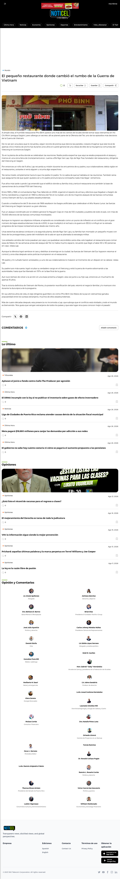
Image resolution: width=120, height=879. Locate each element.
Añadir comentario (108, 328)
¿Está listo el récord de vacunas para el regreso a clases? (31, 501)
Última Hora (9, 25)
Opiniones (50, 25)
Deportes (64, 25)
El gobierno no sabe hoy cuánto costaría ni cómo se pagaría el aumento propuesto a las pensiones (54, 448)
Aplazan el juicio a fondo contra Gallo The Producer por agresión (36, 381)
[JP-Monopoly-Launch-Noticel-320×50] (60, 6)
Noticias (23, 25)
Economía (36, 25)
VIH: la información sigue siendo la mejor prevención (30, 534)
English (45, 852)
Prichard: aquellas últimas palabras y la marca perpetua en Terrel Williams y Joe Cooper (49, 551)
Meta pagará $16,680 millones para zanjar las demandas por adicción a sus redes (45, 431)
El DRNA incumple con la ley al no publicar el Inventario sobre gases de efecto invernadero (50, 397)
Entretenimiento (81, 25)
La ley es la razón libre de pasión (19, 568)
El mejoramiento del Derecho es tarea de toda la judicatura (33, 518)
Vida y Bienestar (100, 25)
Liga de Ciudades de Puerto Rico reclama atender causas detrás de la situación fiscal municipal (52, 414)
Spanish (45, 849)
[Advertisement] (60, 45)
